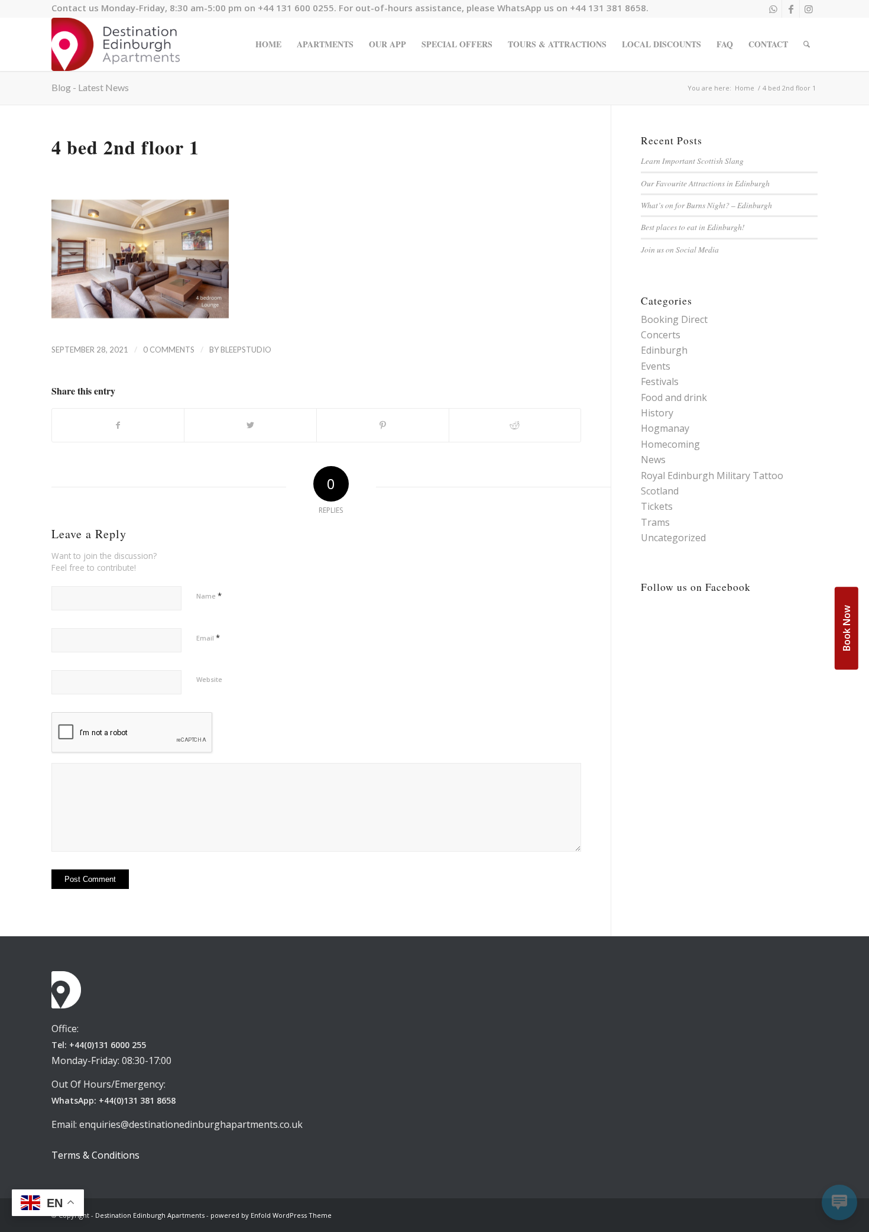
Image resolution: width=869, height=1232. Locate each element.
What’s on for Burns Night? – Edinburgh (706, 205)
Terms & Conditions (95, 1155)
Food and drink (674, 397)
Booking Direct (674, 319)
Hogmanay (665, 428)
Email (208, 637)
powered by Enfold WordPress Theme (271, 1215)
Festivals (660, 381)
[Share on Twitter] (250, 425)
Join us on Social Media (680, 249)
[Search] (807, 44)
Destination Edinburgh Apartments (150, 1215)
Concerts (660, 334)
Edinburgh (664, 350)
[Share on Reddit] (515, 425)
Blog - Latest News (90, 87)
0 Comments (168, 349)
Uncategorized (673, 537)
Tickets (657, 506)
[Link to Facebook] (790, 9)
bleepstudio (246, 349)
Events (655, 366)
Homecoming (670, 444)
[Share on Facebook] (118, 425)
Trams (655, 522)
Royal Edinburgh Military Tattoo (712, 475)
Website (209, 679)
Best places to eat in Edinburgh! (693, 226)
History (657, 412)
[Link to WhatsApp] (773, 9)
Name (209, 595)
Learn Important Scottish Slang (692, 160)
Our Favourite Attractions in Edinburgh (705, 183)
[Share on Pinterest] (383, 425)
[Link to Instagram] (809, 9)
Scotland (660, 490)
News (653, 459)
